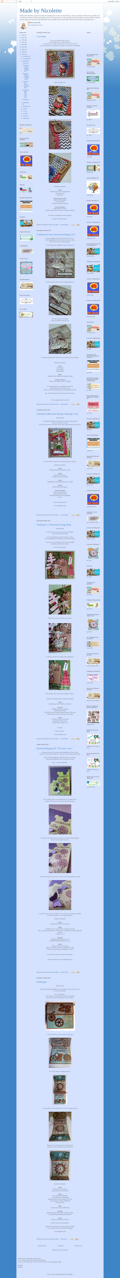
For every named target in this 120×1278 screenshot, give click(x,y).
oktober (25, 61)
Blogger (71, 1274)
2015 (23, 51)
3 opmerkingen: (64, 224)
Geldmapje (42, 982)
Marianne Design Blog (62, 533)
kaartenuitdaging (63, 752)
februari (25, 118)
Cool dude (41, 36)
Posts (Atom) (64, 1250)
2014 (23, 54)
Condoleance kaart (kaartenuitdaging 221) (56, 234)
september (26, 102)
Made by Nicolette (41, 10)
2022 (23, 35)
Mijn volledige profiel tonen (35, 25)
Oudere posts (78, 1245)
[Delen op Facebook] (77, 225)
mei (24, 111)
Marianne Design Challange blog (68, 421)
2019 (23, 42)
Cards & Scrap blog (67, 1034)
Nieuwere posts (42, 1245)
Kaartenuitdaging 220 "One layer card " (55, 748)
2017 (23, 47)
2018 (23, 44)
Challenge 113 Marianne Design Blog (54, 524)
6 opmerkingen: (64, 404)
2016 (23, 49)
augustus (25, 106)
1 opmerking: (64, 1239)
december (26, 56)
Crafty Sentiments (69, 245)
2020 (23, 40)
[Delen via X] (76, 225)
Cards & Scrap (69, 238)
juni (24, 109)
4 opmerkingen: (64, 738)
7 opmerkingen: (64, 515)
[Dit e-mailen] (72, 225)
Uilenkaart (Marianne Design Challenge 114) (57, 414)
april (24, 113)
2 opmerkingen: (64, 972)
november (26, 58)
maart (25, 116)
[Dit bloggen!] (74, 225)
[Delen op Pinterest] (79, 225)
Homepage (60, 1245)
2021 (23, 37)
